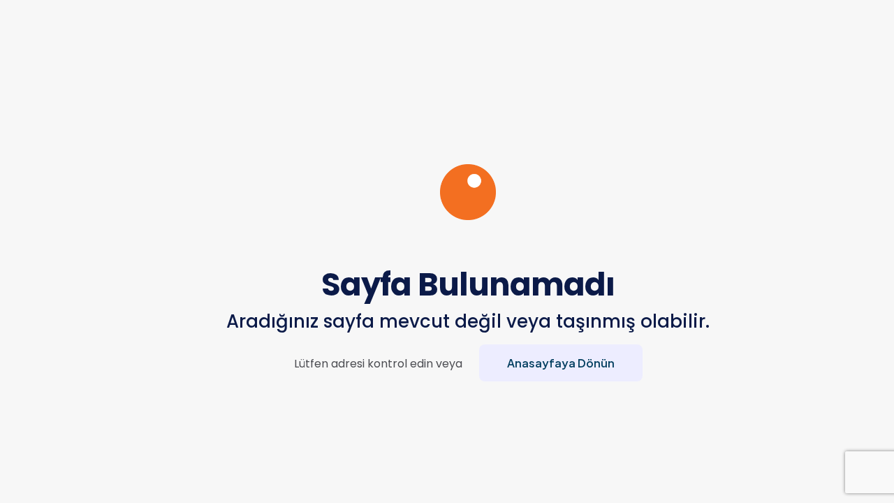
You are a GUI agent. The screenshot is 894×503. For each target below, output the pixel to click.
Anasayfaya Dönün (561, 363)
